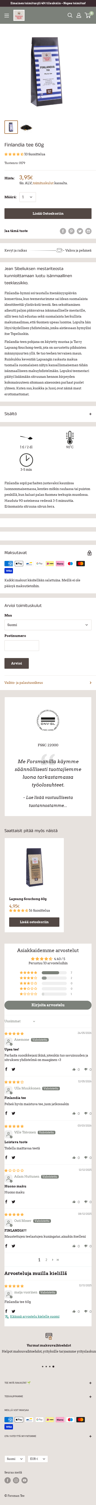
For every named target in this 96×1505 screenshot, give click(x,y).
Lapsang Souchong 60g (28, 899)
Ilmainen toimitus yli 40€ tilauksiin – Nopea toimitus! (48, 3)
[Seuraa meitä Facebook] (7, 1480)
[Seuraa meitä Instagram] (16, 1480)
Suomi (11, 1459)
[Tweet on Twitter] (80, 231)
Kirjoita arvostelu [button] (48, 1005)
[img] (14, 1033)
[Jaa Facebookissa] (63, 231)
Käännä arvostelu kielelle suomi (34, 1316)
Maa (8, 615)
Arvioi (16, 663)
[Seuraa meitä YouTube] (24, 1480)
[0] (88, 15)
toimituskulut (43, 183)
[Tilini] (79, 15)
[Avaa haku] (70, 15)
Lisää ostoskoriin (34, 922)
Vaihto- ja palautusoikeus (23, 682)
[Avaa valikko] (6, 15)
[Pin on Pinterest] (71, 231)
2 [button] (46, 1260)
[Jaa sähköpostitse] (88, 231)
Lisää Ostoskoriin (48, 214)
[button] (14, 154)
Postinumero (15, 636)
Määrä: (10, 197)
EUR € (34, 1459)
